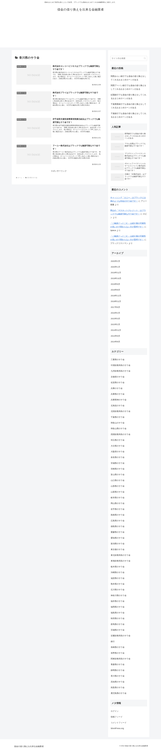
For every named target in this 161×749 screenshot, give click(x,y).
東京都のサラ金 (118, 549)
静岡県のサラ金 (118, 670)
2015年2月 (115, 324)
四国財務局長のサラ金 (120, 434)
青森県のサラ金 (118, 664)
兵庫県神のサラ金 (118, 400)
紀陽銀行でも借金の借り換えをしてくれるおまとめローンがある (128, 96)
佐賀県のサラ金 (118, 382)
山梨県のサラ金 (118, 492)
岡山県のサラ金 (118, 503)
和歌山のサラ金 (118, 423)
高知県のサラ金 (118, 682)
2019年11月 (116, 272)
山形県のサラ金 (118, 486)
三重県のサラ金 (118, 359)
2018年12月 (116, 296)
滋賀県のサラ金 (118, 578)
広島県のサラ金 (118, 521)
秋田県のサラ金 (118, 618)
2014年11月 (116, 330)
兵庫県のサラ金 (118, 394)
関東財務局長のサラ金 (120, 659)
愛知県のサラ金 (118, 538)
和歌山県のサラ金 (118, 428)
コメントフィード (118, 723)
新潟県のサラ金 (118, 544)
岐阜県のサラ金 (118, 498)
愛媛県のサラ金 (118, 532)
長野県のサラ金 (118, 653)
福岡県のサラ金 (118, 607)
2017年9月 (115, 307)
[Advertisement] (80, 32)
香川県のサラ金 (118, 676)
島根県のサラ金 (118, 515)
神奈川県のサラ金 (118, 595)
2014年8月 (115, 342)
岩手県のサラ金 (118, 509)
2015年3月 (115, 319)
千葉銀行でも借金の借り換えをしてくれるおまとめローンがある (128, 115)
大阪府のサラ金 (118, 451)
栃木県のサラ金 (118, 567)
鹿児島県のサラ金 (118, 693)
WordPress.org (117, 728)
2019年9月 (115, 284)
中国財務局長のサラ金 (120, 365)
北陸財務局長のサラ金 (120, 411)
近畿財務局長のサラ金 (120, 636)
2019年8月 (115, 290)
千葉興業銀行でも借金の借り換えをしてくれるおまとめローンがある (128, 106)
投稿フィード (117, 717)
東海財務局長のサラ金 (120, 561)
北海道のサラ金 (118, 405)
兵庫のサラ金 (117, 388)
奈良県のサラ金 (118, 457)
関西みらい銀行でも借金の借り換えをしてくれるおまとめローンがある (128, 78)
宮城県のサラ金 (118, 463)
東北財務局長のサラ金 (120, 555)
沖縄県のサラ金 (118, 572)
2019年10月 (116, 278)
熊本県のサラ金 (118, 584)
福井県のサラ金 (118, 601)
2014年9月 (115, 336)
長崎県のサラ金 (118, 647)
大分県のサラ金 (118, 446)
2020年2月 (115, 261)
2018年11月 (116, 301)
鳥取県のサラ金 (118, 687)
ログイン (115, 711)
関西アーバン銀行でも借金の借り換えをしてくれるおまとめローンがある (128, 87)
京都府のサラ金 (118, 377)
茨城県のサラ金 (118, 630)
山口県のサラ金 (118, 480)
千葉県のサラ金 (118, 417)
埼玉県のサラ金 (118, 440)
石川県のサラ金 (118, 590)
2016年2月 (115, 313)
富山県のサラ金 (118, 474)
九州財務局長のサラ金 (120, 371)
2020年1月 (115, 267)
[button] (145, 58)
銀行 (113, 641)
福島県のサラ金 (118, 613)
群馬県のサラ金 (118, 624)
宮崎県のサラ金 (118, 469)
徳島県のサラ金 (118, 526)
